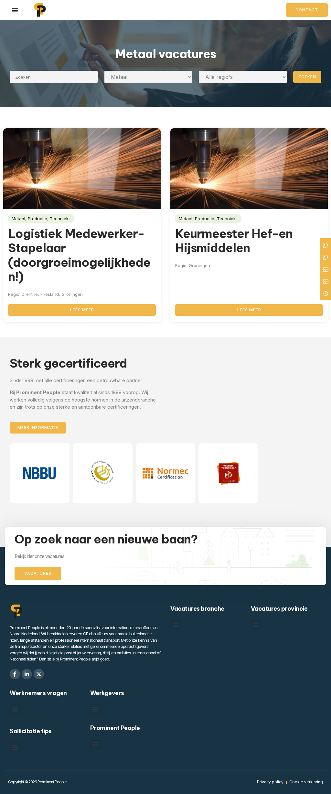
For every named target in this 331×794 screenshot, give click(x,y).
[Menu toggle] (15, 10)
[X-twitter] (39, 674)
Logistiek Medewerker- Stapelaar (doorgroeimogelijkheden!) (79, 255)
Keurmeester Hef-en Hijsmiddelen (234, 240)
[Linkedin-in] (27, 674)
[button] (175, 624)
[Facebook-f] (15, 674)
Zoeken (307, 76)
